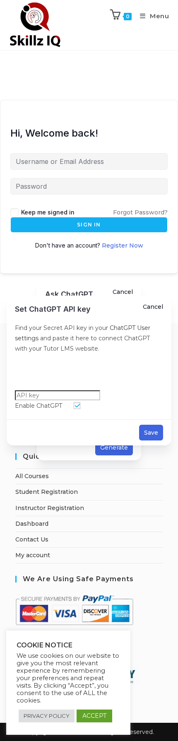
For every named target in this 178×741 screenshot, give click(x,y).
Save (151, 432)
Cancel (153, 306)
